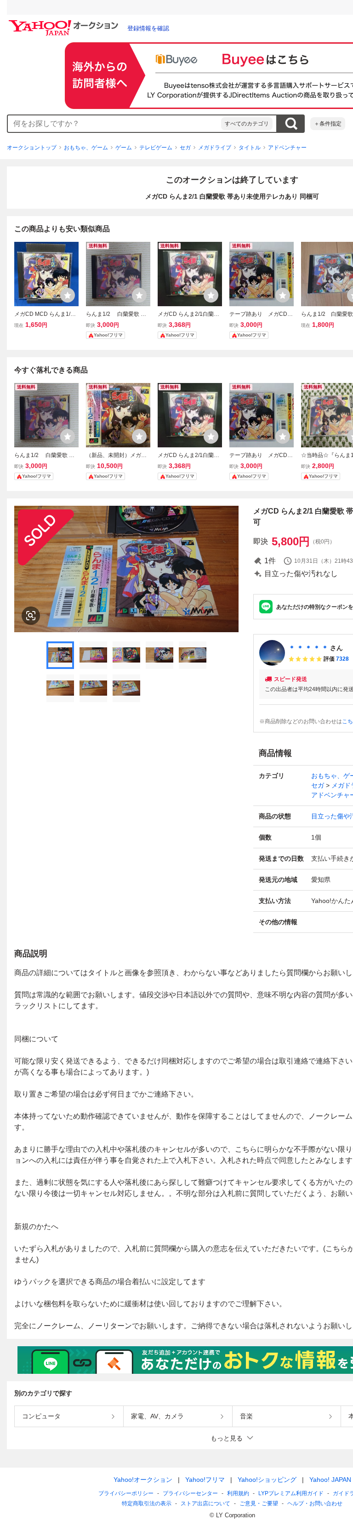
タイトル (250, 147)
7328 (342, 659)
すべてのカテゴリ (247, 123)
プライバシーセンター (190, 1493)
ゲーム (123, 147)
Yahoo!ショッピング (267, 1479)
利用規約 (238, 1493)
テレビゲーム (155, 147)
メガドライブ (214, 147)
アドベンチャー (287, 147)
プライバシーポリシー (126, 1493)
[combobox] (114, 123)
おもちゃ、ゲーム (86, 147)
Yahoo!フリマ (205, 1479)
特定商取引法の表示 (146, 1503)
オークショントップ (32, 147)
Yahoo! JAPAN (330, 1479)
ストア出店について (205, 1503)
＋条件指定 (328, 123)
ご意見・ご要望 (258, 1503)
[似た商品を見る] (31, 615)
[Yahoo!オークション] (65, 22)
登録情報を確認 (148, 28)
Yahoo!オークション (143, 1479)
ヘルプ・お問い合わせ (314, 1503)
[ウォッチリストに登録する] (67, 295)
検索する (291, 123)
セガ (185, 147)
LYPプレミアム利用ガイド (291, 1493)
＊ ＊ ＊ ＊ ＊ (308, 648)
